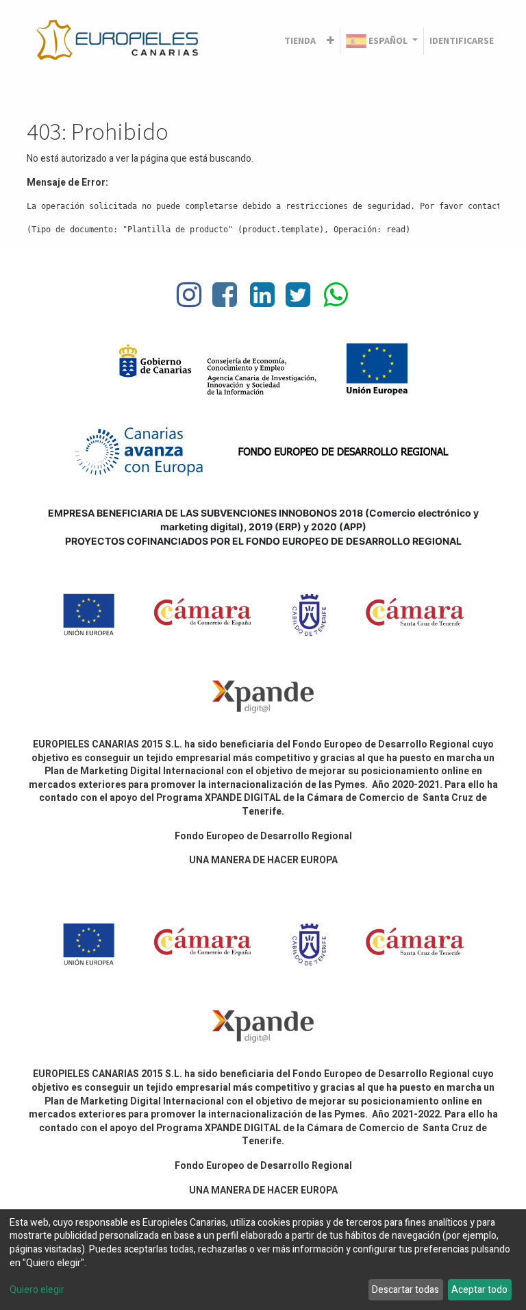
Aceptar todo (479, 1290)
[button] (330, 41)
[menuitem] (300, 41)
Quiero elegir (37, 1290)
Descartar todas (405, 1290)
